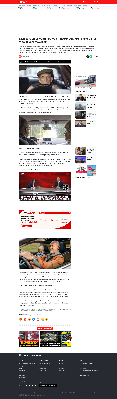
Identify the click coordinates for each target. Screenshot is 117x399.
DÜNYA (46, 5)
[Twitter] (26, 385)
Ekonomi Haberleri (23, 373)
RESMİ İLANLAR (86, 5)
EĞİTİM (80, 5)
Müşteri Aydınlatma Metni (85, 366)
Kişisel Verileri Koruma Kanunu (87, 363)
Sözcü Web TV (42, 366)
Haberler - (21, 33)
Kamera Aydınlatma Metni (85, 373)
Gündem (26, 33)
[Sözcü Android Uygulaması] (52, 385)
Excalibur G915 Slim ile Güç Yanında (85, 88)
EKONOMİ (40, 5)
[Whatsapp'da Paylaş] (90, 56)
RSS (80, 377)
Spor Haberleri (42, 368)
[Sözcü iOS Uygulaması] (43, 385)
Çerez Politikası (83, 368)
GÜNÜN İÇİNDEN (53, 5)
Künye (60, 366)
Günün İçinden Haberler (44, 363)
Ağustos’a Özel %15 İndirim (83, 177)
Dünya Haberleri (22, 377)
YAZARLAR (28, 5)
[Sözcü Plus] (38, 355)
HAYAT (64, 5)
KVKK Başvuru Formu (84, 375)
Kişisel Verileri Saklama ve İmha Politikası (89, 370)
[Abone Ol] (94, 33)
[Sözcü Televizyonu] (20, 355)
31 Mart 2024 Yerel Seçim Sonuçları (27, 363)
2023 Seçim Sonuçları (23, 366)
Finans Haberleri (22, 370)
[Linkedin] (35, 385)
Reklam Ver (61, 368)
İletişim (61, 363)
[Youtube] (29, 385)
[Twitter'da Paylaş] (87, 56)
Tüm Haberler (42, 373)
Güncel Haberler (43, 360)
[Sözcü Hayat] (32, 355)
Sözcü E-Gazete (42, 370)
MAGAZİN (69, 5)
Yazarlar (20, 368)
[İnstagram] (20, 385)
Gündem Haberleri (81, 91)
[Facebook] (23, 385)
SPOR (60, 5)
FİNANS (75, 5)
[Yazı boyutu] (97, 56)
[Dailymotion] (32, 385)
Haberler (21, 360)
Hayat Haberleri (22, 375)
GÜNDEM (34, 5)
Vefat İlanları (62, 370)
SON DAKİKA (22, 5)
